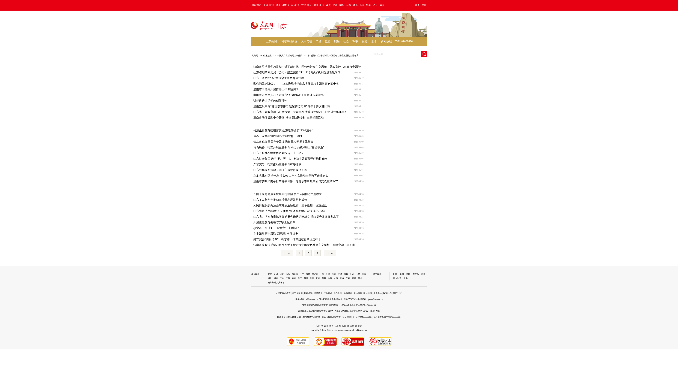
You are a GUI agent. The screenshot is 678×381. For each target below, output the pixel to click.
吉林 (308, 274)
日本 (395, 274)
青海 (342, 278)
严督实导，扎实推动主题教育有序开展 (277, 164)
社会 (346, 41)
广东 (282, 278)
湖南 (276, 278)
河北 (282, 274)
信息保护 (377, 293)
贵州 (312, 278)
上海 (322, 274)
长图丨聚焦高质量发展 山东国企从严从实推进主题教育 (287, 194)
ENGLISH (397, 293)
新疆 (354, 278)
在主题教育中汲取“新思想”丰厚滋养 (275, 233)
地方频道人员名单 (276, 282)
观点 (328, 5)
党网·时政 (268, 5)
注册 (423, 5)
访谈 (335, 5)
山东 (358, 274)
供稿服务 (348, 293)
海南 (294, 278)
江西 (352, 274)
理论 (373, 41)
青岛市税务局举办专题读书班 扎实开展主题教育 (283, 141)
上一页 (287, 253)
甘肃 (336, 278)
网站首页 (256, 5)
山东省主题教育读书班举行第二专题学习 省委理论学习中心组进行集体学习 (300, 111)
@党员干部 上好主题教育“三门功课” (276, 227)
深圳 (360, 278)
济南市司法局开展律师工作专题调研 (276, 89)
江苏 (328, 274)
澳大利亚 (397, 278)
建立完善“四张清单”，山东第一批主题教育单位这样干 (287, 239)
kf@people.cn (312, 299)
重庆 (300, 278)
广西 (288, 278)
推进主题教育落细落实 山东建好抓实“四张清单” (283, 130)
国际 (341, 5)
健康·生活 (318, 5)
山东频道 (267, 55)
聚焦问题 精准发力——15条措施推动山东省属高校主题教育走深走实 (296, 83)
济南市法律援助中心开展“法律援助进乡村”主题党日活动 (288, 117)
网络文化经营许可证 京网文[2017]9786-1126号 (298, 317)
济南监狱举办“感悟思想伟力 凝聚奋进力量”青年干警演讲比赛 (291, 106)
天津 (276, 274)
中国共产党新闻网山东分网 (289, 55)
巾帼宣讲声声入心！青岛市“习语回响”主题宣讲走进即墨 (288, 94)
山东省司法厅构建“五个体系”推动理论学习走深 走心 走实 (289, 211)
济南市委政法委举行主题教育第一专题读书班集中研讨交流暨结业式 (295, 181)
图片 (375, 5)
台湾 (361, 5)
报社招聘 (308, 293)
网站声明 (357, 293)
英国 (408, 274)
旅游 (364, 41)
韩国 (423, 274)
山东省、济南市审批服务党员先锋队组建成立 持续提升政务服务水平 (296, 216)
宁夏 (348, 278)
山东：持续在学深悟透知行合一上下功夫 (278, 153)
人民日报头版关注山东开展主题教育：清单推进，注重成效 (290, 205)
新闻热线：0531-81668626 (397, 41)
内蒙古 (295, 274)
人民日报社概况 (283, 293)
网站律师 (367, 293)
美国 (402, 274)
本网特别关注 (288, 41)
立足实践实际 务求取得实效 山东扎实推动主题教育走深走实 (290, 175)
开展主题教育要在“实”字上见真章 (274, 222)
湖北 (270, 278)
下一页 (330, 253)
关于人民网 (297, 293)
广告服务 (328, 293)
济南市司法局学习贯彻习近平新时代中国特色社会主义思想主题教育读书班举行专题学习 (308, 66)
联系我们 (387, 293)
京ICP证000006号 (364, 317)
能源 (337, 41)
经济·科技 (281, 5)
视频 (368, 5)
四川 (306, 278)
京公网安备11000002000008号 (387, 317)
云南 (318, 278)
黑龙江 (315, 274)
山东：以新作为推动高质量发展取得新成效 (280, 199)
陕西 (330, 278)
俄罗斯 (416, 274)
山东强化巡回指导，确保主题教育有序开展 (280, 169)
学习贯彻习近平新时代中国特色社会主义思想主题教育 (333, 55)
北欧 (406, 278)
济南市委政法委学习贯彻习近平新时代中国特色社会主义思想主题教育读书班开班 (304, 244)
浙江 (334, 274)
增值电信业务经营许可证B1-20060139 (358, 305)
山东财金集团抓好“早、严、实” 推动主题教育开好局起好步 (290, 158)
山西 (288, 274)
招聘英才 (318, 293)
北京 (270, 274)
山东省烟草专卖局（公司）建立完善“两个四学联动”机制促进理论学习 (297, 72)
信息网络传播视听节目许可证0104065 (315, 311)
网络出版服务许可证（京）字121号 (338, 317)
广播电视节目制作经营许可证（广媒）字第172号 (357, 311)
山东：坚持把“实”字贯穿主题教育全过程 (278, 78)
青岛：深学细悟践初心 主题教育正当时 (277, 136)
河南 (364, 274)
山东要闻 (271, 41)
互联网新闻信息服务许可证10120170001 (320, 305)
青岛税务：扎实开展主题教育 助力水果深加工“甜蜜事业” (288, 147)
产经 (318, 41)
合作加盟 (338, 293)
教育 (382, 5)
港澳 (355, 5)
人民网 (255, 55)
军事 (348, 5)
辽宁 (302, 274)
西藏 (324, 278)
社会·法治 (293, 5)
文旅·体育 (306, 5)
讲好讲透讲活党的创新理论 (270, 100)
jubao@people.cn (375, 299)
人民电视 (306, 41)
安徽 (340, 274)
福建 (346, 274)
